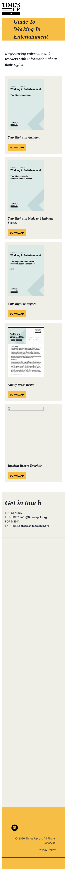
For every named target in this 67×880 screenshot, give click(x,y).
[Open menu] (61, 9)
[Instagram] (14, 828)
